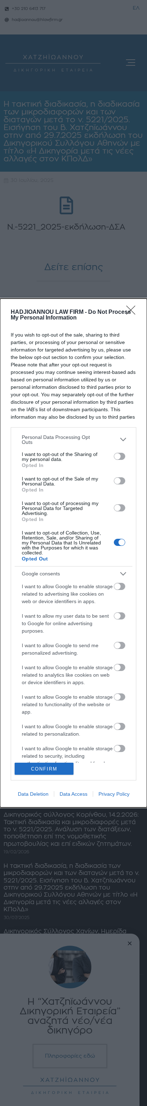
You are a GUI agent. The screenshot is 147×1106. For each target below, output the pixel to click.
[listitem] (73, 440)
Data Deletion (33, 794)
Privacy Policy (114, 794)
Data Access (73, 794)
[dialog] (73, 553)
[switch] (119, 456)
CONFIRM (44, 769)
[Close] (133, 312)
